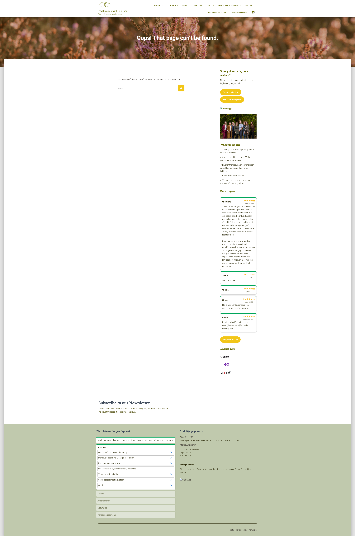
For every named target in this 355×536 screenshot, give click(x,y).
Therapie (173, 5)
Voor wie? (158, 5)
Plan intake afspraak (232, 99)
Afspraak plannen (240, 12)
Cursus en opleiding (217, 12)
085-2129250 (187, 437)
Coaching (197, 5)
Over (210, 5)
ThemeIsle (252, 530)
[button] (135, 452)
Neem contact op (230, 92)
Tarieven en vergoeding (228, 5)
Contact (249, 5)
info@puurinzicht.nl (188, 445)
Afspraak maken (230, 339)
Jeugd (185, 5)
